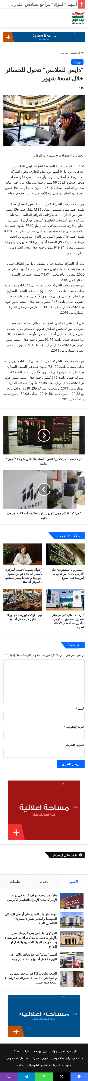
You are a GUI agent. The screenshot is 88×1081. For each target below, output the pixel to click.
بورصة (64, 52)
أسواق (45, 1058)
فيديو (44, 1065)
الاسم (80, 708)
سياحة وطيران (74, 1058)
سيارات (35, 1058)
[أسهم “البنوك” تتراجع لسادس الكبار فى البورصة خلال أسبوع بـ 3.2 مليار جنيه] (72, 960)
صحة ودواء (11, 1058)
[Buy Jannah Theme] (44, 36)
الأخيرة (44, 882)
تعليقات (15, 882)
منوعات (66, 1065)
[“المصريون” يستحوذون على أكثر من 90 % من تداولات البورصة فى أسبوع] (65, 554)
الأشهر (73, 882)
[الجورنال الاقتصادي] (78, 18)
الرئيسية (75, 52)
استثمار (24, 1058)
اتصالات (16, 1051)
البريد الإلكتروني (74, 726)
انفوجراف (33, 1065)
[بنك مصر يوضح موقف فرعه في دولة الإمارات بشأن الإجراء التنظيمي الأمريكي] (72, 901)
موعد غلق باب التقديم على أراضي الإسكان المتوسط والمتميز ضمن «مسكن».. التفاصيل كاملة (31, 918)
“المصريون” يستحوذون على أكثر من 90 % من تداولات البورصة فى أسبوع (68, 573)
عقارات (27, 1051)
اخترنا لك (54, 1065)
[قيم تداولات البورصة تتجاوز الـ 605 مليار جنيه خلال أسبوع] (22, 600)
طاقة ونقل (57, 1058)
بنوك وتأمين (50, 1051)
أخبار (62, 1051)
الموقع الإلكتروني (75, 744)
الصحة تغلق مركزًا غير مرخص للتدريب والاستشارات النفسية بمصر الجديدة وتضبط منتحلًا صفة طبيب (31, 978)
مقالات (21, 1065)
